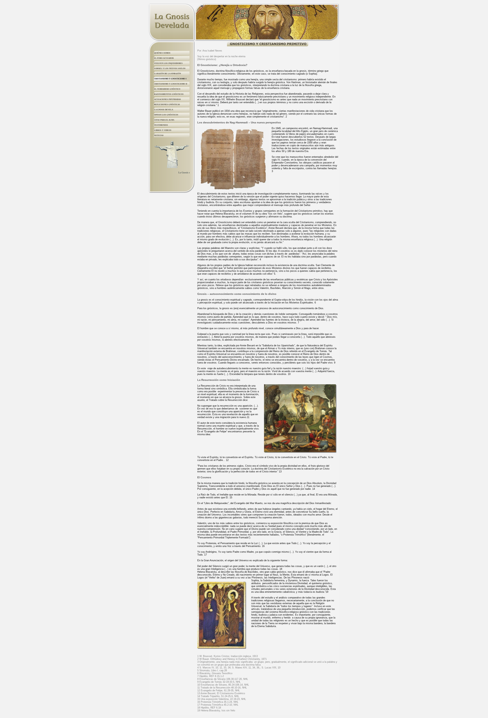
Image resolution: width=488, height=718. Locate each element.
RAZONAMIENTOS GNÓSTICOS (169, 94)
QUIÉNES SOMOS (162, 53)
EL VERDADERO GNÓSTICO (167, 89)
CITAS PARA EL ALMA (164, 120)
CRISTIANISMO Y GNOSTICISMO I (170, 79)
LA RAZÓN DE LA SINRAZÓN (167, 73)
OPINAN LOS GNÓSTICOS (166, 115)
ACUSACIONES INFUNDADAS (167, 99)
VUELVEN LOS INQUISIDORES (168, 63)
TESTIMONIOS (161, 125)
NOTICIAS (159, 135)
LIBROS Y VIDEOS (162, 130)
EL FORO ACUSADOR (164, 58)
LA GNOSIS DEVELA (163, 110)
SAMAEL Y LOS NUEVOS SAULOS (169, 68)
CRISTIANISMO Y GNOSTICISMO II (170, 84)
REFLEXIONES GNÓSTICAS (167, 104)
